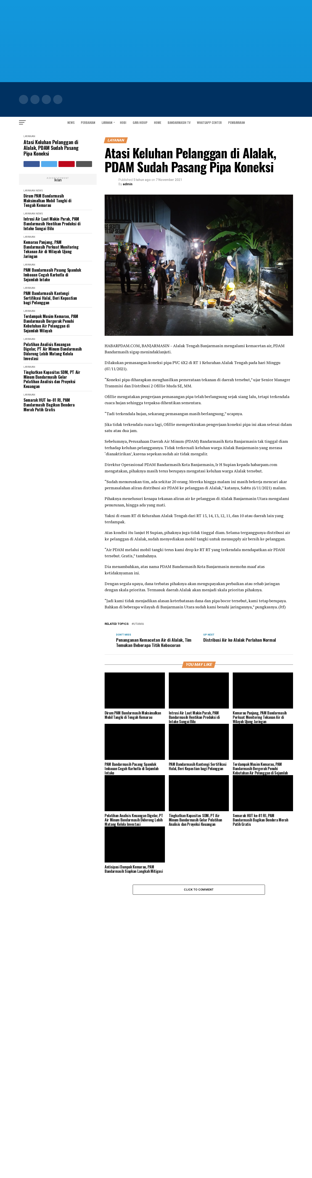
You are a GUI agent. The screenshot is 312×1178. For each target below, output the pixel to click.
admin (127, 184)
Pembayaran (236, 122)
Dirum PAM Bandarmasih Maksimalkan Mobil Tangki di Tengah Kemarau (47, 200)
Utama (138, 624)
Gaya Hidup (140, 122)
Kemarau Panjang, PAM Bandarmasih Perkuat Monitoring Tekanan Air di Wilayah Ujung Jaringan (51, 249)
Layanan (107, 122)
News (70, 122)
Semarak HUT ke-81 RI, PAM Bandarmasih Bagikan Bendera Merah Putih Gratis (49, 405)
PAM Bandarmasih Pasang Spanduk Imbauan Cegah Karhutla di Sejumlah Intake (52, 275)
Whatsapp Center (209, 122)
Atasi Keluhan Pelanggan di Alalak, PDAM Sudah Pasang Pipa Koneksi (51, 147)
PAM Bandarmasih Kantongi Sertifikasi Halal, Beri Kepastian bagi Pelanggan (50, 298)
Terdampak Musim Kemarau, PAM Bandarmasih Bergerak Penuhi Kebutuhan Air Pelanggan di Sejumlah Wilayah (51, 323)
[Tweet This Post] (49, 164)
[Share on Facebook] (32, 164)
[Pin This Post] (66, 164)
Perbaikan (88, 122)
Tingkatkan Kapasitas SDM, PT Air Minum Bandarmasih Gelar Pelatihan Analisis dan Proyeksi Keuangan (52, 379)
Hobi (123, 122)
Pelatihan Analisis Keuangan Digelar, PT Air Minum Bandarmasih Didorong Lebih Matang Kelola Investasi (53, 351)
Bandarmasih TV (179, 122)
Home (157, 122)
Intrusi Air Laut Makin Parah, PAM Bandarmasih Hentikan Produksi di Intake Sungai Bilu (52, 223)
